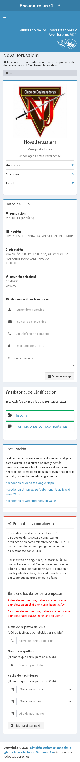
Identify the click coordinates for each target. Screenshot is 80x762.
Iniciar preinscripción (27, 725)
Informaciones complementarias (40, 426)
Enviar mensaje (61, 376)
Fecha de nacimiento (23, 675)
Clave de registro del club (26, 627)
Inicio (12, 73)
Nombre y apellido (21, 651)
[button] (4, 16)
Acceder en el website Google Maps (30, 483)
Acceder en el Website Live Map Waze (31, 501)
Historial (21, 415)
